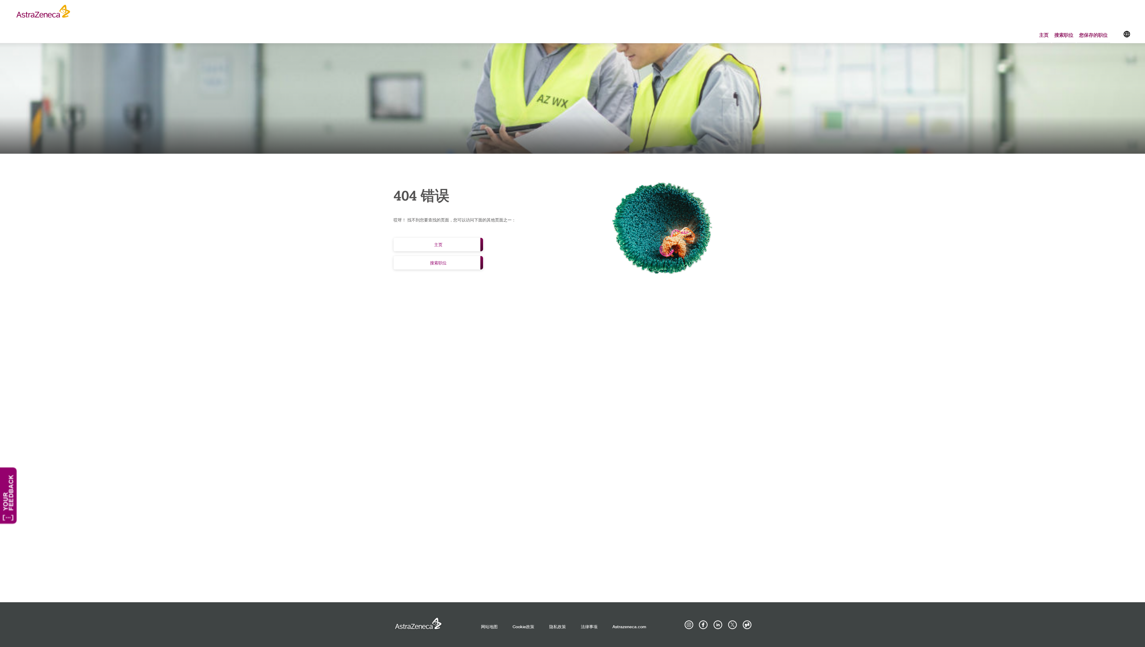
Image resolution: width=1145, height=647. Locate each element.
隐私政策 (557, 627)
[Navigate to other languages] (1127, 33)
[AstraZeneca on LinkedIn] (718, 624)
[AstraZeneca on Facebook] (703, 624)
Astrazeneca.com (629, 627)
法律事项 (589, 627)
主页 (1044, 35)
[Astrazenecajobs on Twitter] (732, 624)
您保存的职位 (1093, 35)
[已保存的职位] (1116, 35)
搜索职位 (1063, 35)
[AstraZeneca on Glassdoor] (746, 624)
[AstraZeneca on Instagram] (688, 624)
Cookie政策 (523, 627)
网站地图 (489, 627)
